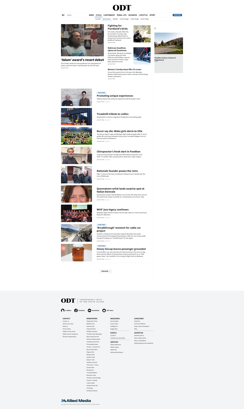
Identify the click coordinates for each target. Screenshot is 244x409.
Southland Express (92, 391)
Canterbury (109, 15)
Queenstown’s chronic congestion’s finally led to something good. (119, 117)
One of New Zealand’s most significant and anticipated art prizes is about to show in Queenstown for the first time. (81, 64)
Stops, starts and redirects (141, 326)
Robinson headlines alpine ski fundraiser (117, 49)
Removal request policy (69, 337)
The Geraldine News (92, 344)
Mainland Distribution (116, 352)
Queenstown (107, 19)
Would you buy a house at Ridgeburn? (165, 59)
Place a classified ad (140, 341)
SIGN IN (69, 15)
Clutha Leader (91, 383)
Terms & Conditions (139, 324)
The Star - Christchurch (93, 347)
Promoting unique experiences (115, 96)
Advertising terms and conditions (143, 343)
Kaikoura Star (91, 326)
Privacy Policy (67, 329)
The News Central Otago (94, 378)
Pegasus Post (90, 352)
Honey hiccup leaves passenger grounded (121, 249)
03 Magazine (114, 326)
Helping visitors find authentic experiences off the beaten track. (118, 99)
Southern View (91, 357)
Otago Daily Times (92, 321)
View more (104, 271)
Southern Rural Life (92, 386)
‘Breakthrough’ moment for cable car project (119, 229)
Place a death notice (140, 338)
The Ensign (90, 388)
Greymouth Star (91, 329)
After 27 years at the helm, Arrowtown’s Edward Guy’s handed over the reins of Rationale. (121, 175)
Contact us (66, 321)
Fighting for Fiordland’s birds (118, 27)
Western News (91, 355)
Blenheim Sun (91, 324)
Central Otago (124, 19)
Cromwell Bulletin (92, 373)
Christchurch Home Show (117, 338)
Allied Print (113, 350)
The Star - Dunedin (92, 380)
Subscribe (177, 15)
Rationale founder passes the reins (117, 171)
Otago (99, 15)
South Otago (135, 19)
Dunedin (98, 19)
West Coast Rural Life (93, 337)
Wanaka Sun (90, 370)
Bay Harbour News (92, 350)
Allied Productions (115, 345)
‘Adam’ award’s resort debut (82, 59)
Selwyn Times (90, 360)
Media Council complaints (70, 334)
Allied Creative (114, 347)
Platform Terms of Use (69, 332)
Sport (152, 15)
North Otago (145, 19)
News (91, 15)
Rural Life (122, 15)
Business (132, 15)
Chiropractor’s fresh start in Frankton (118, 151)
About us (65, 326)
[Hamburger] (63, 15)
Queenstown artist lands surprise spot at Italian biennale (120, 190)
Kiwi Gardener (114, 321)
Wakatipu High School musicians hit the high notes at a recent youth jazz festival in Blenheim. (122, 213)
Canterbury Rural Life (93, 342)
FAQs (135, 329)
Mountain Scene (91, 375)
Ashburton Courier (92, 362)
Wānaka (115, 19)
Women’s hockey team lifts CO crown (124, 69)
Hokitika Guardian (92, 332)
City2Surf (113, 336)
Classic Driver (114, 324)
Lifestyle (143, 15)
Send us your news (68, 324)
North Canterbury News (93, 339)
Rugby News (114, 329)
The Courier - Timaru (92, 365)
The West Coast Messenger (94, 334)
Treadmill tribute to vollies (112, 114)
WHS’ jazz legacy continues (113, 209)
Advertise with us (139, 336)
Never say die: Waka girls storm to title (119, 131)
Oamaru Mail (90, 368)
